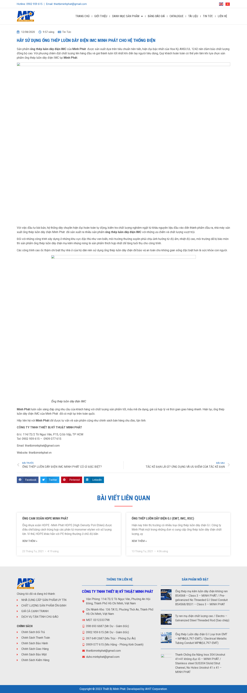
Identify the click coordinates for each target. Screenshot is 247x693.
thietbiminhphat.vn (40, 452)
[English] (221, 4)
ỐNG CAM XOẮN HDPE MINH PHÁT (45, 518)
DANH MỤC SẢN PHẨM (125, 16)
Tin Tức (208, 16)
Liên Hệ (222, 16)
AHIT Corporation (156, 689)
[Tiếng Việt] (227, 4)
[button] (28, 480)
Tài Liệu (193, 16)
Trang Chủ (82, 16)
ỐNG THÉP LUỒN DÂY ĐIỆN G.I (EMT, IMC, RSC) (163, 518)
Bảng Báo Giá (156, 16)
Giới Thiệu (100, 16)
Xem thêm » (29, 541)
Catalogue (176, 16)
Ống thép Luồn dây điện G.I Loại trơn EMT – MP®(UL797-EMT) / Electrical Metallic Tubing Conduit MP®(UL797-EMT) (201, 639)
